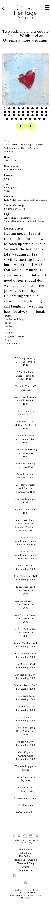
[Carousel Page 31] (7, 119)
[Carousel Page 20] (46, 112)
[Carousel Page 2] (9, 108)
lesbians (9, 326)
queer (8, 322)
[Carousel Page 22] (9, 115)
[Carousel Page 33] (16, 119)
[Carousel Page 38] (39, 119)
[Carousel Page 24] (19, 115)
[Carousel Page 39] (44, 119)
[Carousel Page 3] (14, 108)
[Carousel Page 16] (28, 112)
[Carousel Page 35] (25, 119)
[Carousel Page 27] (32, 115)
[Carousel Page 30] (46, 115)
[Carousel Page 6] (28, 108)
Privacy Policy (25, 843)
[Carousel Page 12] (9, 112)
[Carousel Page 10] (46, 108)
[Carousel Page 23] (14, 115)
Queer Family (12, 343)
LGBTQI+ (10, 333)
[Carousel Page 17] (32, 112)
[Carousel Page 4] (19, 108)
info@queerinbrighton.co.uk (25, 840)
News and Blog (25, 863)
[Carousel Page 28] (37, 115)
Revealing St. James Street (26, 859)
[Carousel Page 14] (19, 112)
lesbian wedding (14, 319)
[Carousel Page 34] (21, 119)
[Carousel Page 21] (5, 115)
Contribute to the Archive (25, 853)
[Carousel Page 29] (42, 115)
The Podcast (25, 856)
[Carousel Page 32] (12, 119)
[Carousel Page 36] (30, 119)
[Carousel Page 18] (37, 112)
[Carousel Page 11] (5, 112)
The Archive (25, 849)
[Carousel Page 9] (42, 108)
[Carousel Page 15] (23, 112)
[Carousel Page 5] (23, 108)
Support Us (25, 870)
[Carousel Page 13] (14, 112)
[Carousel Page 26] (28, 115)
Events (25, 866)
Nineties (9, 340)
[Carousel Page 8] (37, 108)
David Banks (29, 895)
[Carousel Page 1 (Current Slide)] (5, 108)
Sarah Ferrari (30, 893)
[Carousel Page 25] (23, 115)
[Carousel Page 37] (35, 119)
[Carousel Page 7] (32, 108)
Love (7, 329)
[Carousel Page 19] (42, 112)
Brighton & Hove (14, 336)
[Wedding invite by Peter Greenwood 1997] (25, 79)
